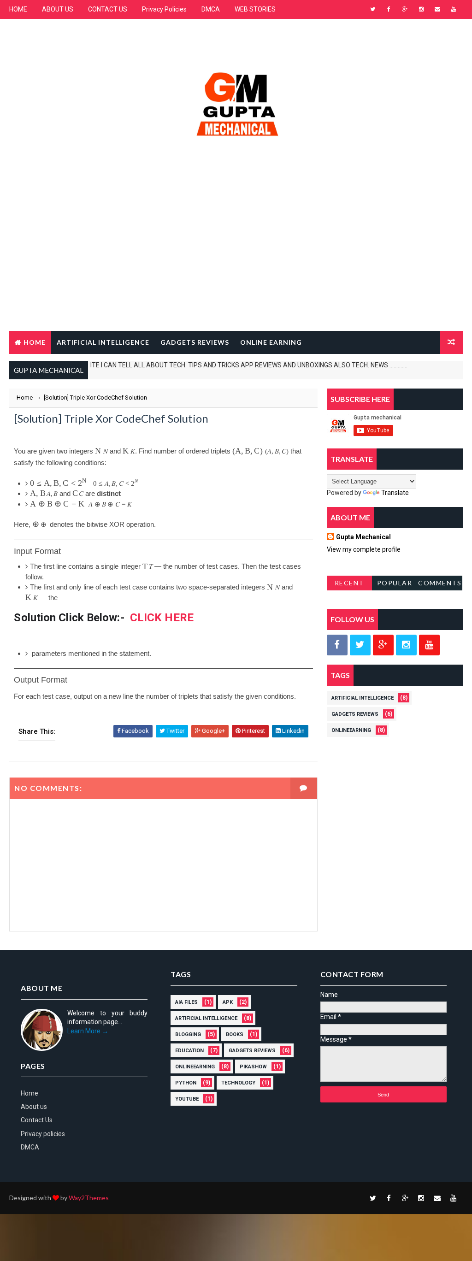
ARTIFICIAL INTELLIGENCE (103, 342)
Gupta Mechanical (363, 537)
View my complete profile (364, 549)
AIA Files (186, 1002)
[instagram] (421, 9)
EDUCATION (189, 1051)
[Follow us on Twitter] (360, 645)
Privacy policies (43, 1133)
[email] (437, 9)
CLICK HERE (162, 617)
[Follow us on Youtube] (429, 645)
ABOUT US (57, 9)
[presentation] (101, 451)
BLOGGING (188, 1034)
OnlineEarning (351, 730)
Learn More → (87, 1031)
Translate (395, 492)
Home (35, 342)
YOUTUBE (187, 1099)
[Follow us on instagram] (406, 645)
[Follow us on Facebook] (337, 645)
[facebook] (389, 9)
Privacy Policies (164, 9)
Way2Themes (89, 1198)
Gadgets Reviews (354, 714)
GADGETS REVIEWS (194, 342)
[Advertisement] (236, 257)
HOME (18, 9)
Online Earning (271, 342)
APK (228, 1002)
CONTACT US (107, 9)
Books (234, 1034)
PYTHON (185, 1083)
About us (34, 1106)
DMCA (210, 9)
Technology (238, 1083)
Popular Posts (395, 584)
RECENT (349, 583)
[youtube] (453, 9)
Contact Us (37, 1120)
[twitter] (373, 9)
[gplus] (405, 9)
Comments (439, 583)
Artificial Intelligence (362, 698)
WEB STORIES (255, 9)
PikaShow (253, 1067)
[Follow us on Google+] (383, 645)
